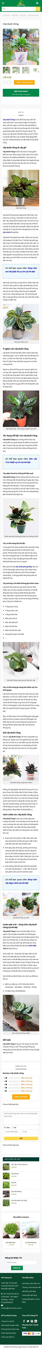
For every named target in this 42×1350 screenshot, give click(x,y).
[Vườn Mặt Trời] (21, 3)
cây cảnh (6, 232)
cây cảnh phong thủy (23, 566)
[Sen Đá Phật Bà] (30, 1229)
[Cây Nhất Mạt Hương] (11, 1229)
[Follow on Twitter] (28, 1321)
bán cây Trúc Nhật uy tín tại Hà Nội (21, 460)
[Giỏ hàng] (38, 3)
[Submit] (38, 9)
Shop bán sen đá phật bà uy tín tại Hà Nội (21, 269)
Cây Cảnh (23, 15)
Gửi (21, 1138)
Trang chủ (6, 15)
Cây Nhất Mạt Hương (11, 1242)
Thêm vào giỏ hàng (24, 82)
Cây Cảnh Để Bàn (33, 15)
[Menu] (3, 3)
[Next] (36, 47)
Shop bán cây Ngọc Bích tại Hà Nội (21, 881)
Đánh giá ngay (21, 1096)
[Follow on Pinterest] (32, 1321)
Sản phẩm (15, 15)
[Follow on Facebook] (24, 1321)
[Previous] (6, 47)
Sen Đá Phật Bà (30, 1242)
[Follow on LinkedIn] (35, 1321)
